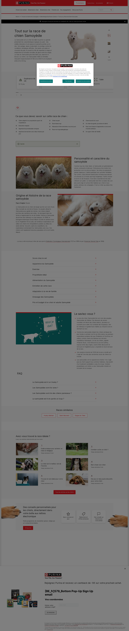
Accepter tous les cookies (83, 81)
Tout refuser (68, 81)
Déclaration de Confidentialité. (60, 76)
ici (51, 75)
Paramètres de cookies (46, 81)
